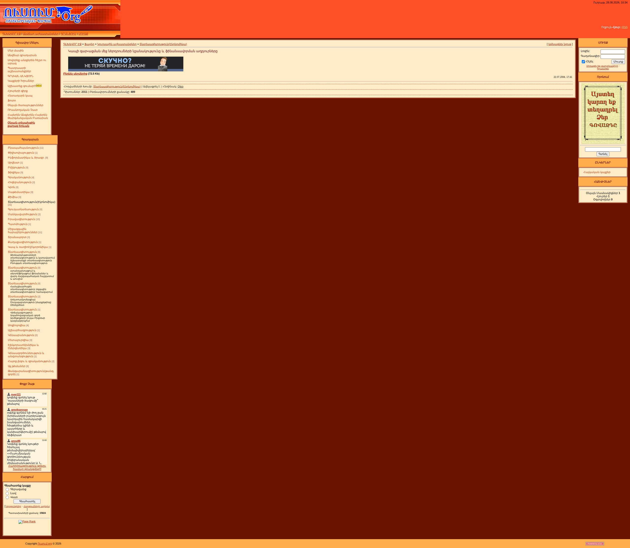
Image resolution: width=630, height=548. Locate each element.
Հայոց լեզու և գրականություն (29, 361)
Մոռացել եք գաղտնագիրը (602, 66)
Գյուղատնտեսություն (23, 209)
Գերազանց (18, 488)
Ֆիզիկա (14, 172)
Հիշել (589, 61)
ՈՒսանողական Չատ (23, 109)
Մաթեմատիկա (19, 192)
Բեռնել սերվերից (75, 73)
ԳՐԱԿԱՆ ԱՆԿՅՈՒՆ (20, 76)
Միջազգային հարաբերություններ (22, 230)
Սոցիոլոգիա (16, 325)
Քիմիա (13, 196)
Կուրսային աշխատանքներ (117, 44)
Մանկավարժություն (22, 214)
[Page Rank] (27, 521)
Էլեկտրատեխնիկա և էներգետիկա (23, 346)
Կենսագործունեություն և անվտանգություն (26, 355)
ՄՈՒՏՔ (83, 33)
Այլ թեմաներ (16, 366)
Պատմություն (18, 224)
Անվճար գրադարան (22, 55)
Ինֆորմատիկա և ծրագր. (26, 157)
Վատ (14, 496)
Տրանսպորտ (17, 237)
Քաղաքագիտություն (23, 242)
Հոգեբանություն (20, 182)
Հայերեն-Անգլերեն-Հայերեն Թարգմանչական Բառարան (28, 116)
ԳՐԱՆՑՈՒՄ (68, 33)
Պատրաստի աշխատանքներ (19, 69)
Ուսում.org (45, 543)
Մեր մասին (16, 50)
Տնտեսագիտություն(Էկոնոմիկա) (31, 201)
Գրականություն (19, 177)
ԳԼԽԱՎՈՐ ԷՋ (11, 33)
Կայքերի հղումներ (21, 80)
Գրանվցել (603, 68)
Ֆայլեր (89, 44)
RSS (625, 27)
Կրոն (11, 187)
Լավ (13, 492)
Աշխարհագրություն (22, 330)
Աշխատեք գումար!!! (22, 85)
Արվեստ (13, 162)
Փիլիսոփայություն (21, 152)
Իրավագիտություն (21, 219)
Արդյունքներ (13, 506)
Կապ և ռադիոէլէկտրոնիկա (28, 246)
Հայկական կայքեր (597, 172)
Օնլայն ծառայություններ (25, 105)
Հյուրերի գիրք (18, 90)
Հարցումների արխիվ (37, 506)
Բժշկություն (16, 167)
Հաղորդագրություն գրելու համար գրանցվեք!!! (27, 467)
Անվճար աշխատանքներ (41, 33)
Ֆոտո (12, 100)
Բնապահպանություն (23, 147)
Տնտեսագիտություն (22, 251)
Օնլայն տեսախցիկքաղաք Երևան (21, 124)
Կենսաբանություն (21, 335)
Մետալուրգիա (18, 339)
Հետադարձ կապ (20, 95)
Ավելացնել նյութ (559, 44)
